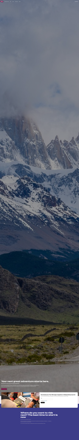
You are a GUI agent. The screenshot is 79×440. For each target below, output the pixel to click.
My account (16, 1)
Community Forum (7, 1)
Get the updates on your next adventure (44, 400)
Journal (13, 1)
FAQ (10, 1)
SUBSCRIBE (42, 402)
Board (19, 1)
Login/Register (76, 1)
